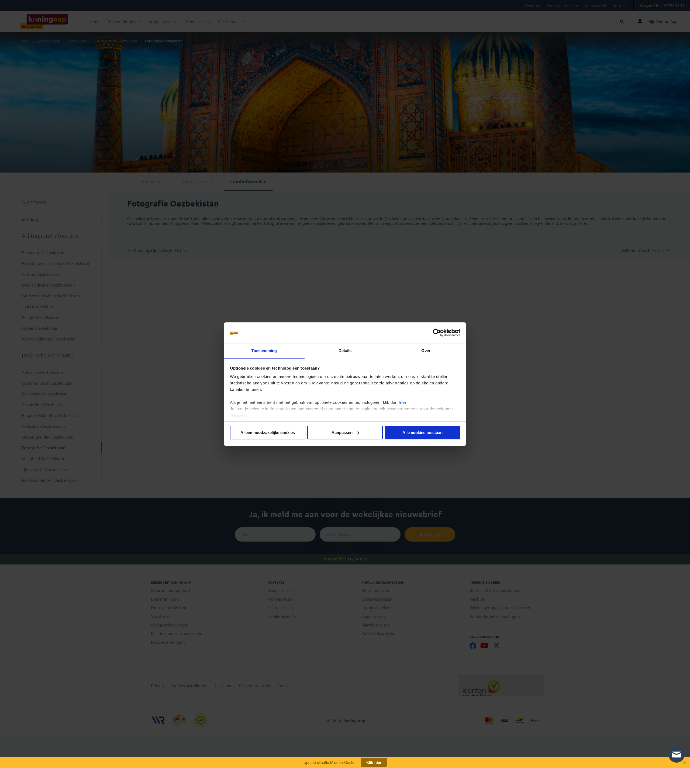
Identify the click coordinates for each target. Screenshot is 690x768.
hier (402, 402)
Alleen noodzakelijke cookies (267, 432)
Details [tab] (345, 350)
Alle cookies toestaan (422, 432)
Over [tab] (425, 350)
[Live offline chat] (676, 754)
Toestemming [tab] (264, 350)
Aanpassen (342, 432)
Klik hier (373, 762)
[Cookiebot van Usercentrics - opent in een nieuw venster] (436, 333)
